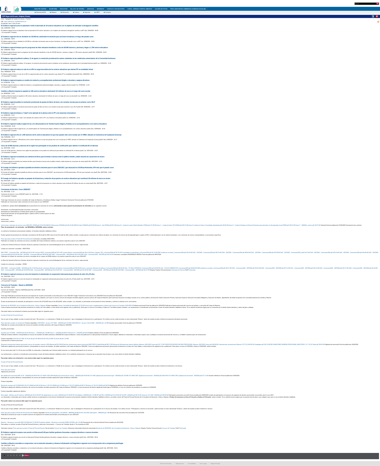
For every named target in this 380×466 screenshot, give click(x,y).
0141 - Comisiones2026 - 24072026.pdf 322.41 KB (305, 268)
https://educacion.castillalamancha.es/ (15, 21)
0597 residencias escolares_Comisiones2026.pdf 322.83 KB (175, 252)
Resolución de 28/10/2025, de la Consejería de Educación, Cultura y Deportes (23, 305)
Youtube (377, 16)
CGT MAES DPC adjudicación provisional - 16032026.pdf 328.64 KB (148, 375)
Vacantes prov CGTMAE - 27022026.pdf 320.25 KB (16, 333)
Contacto (108, 12)
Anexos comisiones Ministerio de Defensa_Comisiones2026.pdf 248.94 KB (103, 268)
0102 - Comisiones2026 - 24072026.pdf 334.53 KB (246, 268)
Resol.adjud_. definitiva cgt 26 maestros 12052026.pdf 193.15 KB (20, 395)
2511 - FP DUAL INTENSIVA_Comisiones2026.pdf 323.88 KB (142, 268)
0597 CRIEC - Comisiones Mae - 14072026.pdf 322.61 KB (18, 252)
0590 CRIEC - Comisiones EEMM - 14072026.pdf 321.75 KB (18, 268)
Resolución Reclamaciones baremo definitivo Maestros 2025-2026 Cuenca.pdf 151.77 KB (139, 344)
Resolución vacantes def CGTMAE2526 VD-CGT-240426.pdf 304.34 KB (21, 385)
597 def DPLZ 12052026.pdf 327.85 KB (108, 395)
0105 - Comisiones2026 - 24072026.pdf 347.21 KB (275, 268)
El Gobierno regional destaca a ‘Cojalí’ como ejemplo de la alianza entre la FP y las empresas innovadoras (38, 113)
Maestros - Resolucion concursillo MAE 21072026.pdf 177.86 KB (20, 422)
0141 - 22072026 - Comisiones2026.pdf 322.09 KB (265, 252)
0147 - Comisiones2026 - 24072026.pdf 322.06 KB (74, 270)
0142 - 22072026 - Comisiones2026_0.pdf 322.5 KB (295, 252)
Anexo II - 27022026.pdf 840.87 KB (60, 333)
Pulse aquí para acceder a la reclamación (13, 323)
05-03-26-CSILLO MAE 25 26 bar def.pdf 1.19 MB (54, 338)
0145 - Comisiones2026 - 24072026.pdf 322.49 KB (363, 268)
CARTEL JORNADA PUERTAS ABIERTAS (139, 9)
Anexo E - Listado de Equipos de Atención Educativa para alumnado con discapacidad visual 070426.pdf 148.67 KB (262, 225)
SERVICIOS (90, 9)
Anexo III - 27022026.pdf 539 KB (79, 333)
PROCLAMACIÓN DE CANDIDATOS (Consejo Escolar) (188, 9)
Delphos (53, 12)
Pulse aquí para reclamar (8, 369)
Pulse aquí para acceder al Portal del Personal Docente (17, 239)
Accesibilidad (192, 463)
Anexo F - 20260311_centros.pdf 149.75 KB (308, 225)
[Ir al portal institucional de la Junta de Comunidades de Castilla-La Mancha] (8, 13)
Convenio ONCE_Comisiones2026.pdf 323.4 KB (49, 252)
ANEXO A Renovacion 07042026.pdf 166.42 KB (60, 225)
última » (27, 455)
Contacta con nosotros (116, 9)
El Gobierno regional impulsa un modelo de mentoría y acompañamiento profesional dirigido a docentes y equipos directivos (45, 80)
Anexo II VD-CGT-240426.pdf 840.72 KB (76, 385)
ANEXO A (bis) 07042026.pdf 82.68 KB (85, 225)
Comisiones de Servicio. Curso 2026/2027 (15, 189)
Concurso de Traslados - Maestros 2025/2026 (17, 285)
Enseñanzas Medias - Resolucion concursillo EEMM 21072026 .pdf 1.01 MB (61, 422)
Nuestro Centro (40, 9)
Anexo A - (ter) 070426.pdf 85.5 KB (106, 225)
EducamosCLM (41, 12)
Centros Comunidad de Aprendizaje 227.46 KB (71, 305)
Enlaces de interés (77, 9)
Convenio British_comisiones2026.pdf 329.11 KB (77, 252)
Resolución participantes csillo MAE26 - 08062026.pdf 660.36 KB (64, 412)
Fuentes (28, 19)
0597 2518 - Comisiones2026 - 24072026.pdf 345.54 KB (97, 254)
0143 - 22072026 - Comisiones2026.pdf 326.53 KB (324, 252)
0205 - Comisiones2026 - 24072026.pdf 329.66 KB (103, 270)
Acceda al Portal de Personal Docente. (12, 315)
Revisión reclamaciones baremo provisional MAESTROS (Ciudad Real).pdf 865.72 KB (88, 344)
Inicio (2, 19)
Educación (63, 9)
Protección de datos (165, 463)
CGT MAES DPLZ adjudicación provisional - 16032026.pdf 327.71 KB (188, 375)
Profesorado (191, 270)
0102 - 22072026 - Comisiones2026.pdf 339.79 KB (207, 252)
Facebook (373, 16)
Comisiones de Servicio (178, 270)
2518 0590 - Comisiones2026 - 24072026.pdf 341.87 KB (134, 270)
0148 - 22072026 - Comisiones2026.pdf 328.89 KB (34, 254)
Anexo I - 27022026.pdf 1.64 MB (40, 333)
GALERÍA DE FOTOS (161, 9)
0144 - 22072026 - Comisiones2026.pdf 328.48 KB (354, 252)
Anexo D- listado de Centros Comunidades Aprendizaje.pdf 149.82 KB (208, 225)
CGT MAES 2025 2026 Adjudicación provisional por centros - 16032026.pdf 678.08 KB (65, 375)
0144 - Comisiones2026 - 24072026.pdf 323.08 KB (15, 270)
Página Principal (215, 463)
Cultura (77, 12)
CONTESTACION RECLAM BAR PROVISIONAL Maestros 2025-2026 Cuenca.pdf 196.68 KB (191, 344)
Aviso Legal (203, 463)
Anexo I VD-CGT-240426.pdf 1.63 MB (53, 385)
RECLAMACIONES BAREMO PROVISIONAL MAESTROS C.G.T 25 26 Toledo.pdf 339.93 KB (297, 344)
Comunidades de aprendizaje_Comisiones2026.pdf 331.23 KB (140, 252)
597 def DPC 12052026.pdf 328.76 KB (130, 395)
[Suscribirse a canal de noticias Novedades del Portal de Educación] (378, 22)
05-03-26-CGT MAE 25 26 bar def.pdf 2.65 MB (26, 338)
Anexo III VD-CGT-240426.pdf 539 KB (99, 385)
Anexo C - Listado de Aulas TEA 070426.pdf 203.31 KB (172, 225)
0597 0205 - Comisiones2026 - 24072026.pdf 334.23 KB (65, 254)
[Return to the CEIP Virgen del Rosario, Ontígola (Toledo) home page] (16, 13)
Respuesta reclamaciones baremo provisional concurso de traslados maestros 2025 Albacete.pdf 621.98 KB (32, 344)
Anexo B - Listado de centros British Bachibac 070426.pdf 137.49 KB (136, 225)
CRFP (98, 12)
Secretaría (53, 9)
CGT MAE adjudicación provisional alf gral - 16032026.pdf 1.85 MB (109, 375)
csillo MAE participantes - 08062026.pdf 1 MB (96, 412)
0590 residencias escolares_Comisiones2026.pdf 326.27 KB (214, 268)
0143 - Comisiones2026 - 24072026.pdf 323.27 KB (334, 268)
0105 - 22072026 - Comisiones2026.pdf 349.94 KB (236, 252)
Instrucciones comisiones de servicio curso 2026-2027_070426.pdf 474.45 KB (23, 225)
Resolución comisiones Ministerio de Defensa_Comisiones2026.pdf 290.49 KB (58, 268)
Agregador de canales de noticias (15, 19)
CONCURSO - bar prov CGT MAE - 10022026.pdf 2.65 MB (54, 323)
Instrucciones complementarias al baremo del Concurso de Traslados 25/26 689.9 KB (109, 305)
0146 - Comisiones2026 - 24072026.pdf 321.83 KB (44, 270)
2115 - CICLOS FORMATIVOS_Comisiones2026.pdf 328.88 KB (178, 268)
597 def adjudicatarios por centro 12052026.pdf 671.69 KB (56, 395)
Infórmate (100, 9)
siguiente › (23, 456)
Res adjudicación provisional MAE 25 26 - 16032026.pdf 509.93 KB (20, 375)
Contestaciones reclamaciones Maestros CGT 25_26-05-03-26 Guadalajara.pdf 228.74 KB (244, 344)
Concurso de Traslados (60, 428)
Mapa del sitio (180, 463)
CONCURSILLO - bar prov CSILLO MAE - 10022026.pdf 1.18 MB (90, 323)
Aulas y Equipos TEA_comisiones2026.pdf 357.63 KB (106, 252)
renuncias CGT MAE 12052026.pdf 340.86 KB (155, 395)
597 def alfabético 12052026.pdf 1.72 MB (85, 395)
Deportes (87, 12)
